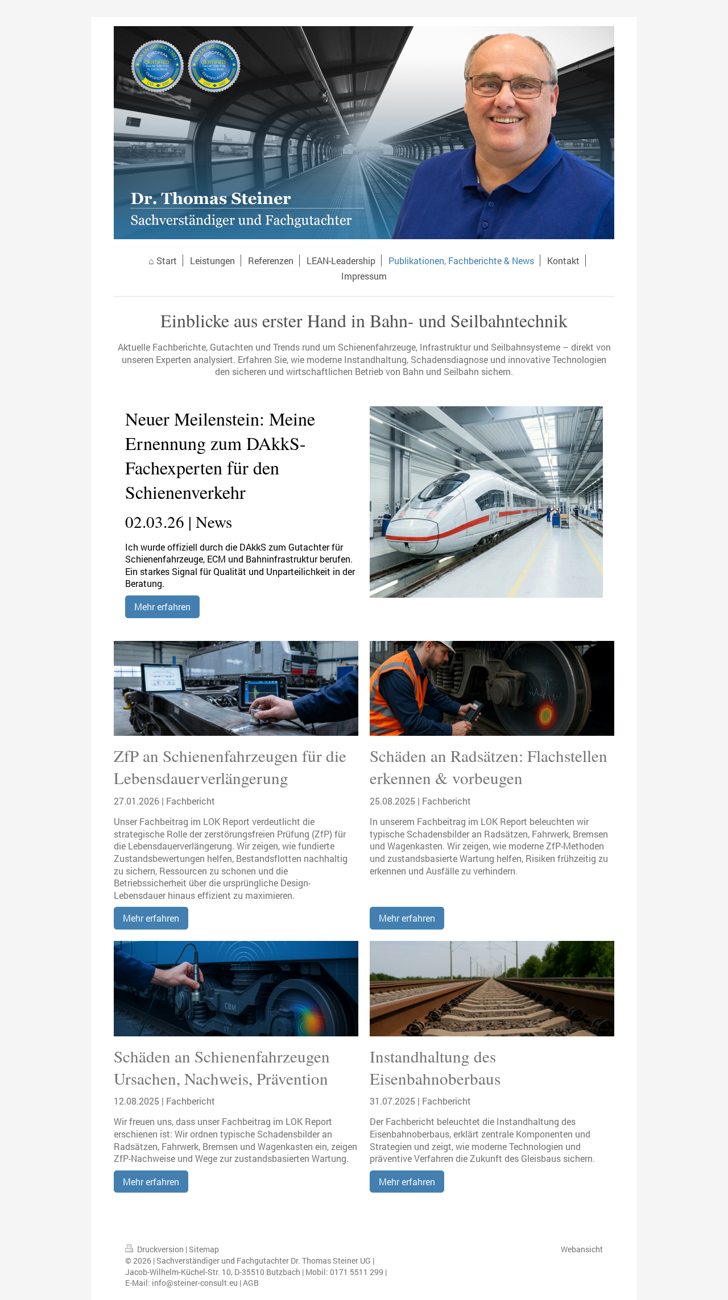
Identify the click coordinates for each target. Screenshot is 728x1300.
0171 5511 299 (356, 1271)
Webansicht (582, 1249)
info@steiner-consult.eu (195, 1282)
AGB (251, 1282)
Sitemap (204, 1249)
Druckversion (160, 1249)
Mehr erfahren (162, 606)
